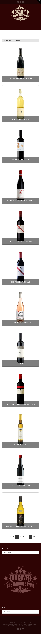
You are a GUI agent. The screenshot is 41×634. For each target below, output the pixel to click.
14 (27, 537)
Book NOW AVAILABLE (10, 624)
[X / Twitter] (20, 2)
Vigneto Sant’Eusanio (20, 485)
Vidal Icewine (20, 445)
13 (24, 537)
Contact (30, 625)
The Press (22, 625)
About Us (19, 622)
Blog (20, 624)
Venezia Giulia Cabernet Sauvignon (20, 404)
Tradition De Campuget (20, 323)
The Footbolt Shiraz (20, 282)
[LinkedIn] (23, 2)
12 (20, 537)
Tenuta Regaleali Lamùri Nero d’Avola (22, 200)
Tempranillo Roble (20, 160)
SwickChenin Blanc (20, 119)
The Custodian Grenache (20, 241)
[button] (20, 27)
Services (26, 622)
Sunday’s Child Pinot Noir (20, 78)
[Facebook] (18, 2)
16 (34, 537)
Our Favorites (12, 625)
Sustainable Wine (30, 624)
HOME (11, 622)
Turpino (20, 363)
